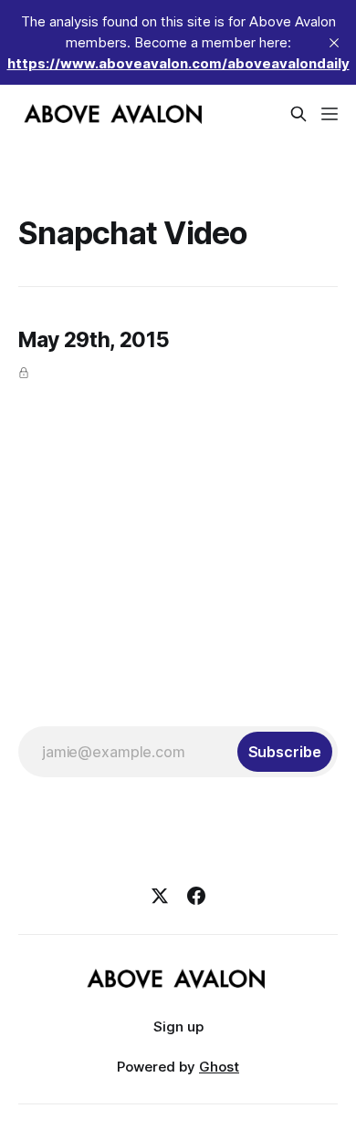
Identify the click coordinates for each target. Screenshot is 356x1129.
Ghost (219, 1066)
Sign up (178, 1026)
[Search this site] (298, 113)
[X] (160, 896)
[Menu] (329, 113)
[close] (334, 42)
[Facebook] (196, 896)
